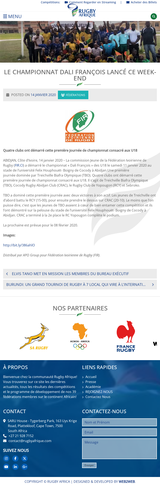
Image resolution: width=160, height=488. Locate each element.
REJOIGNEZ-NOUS (99, 391)
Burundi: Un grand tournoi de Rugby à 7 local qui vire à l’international (76, 284)
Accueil (90, 376)
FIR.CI (19, 165)
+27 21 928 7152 (21, 436)
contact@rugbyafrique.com (30, 441)
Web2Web (127, 481)
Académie (93, 386)
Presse (90, 381)
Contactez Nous (97, 396)
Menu (15, 16)
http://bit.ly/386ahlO (19, 245)
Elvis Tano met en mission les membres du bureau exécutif (70, 273)
